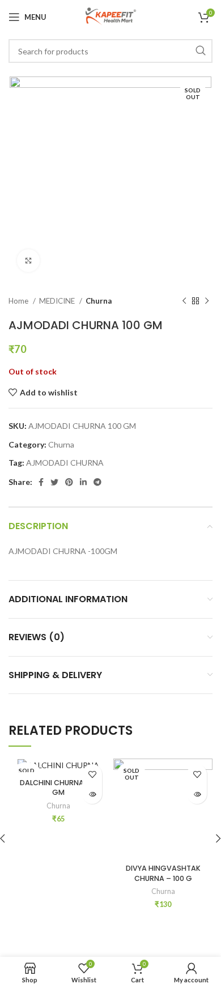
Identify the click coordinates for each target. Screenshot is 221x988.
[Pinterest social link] (69, 482)
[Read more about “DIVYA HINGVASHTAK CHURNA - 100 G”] (197, 794)
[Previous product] (184, 301)
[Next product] (206, 301)
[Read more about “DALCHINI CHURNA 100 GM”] (92, 794)
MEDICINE (57, 300)
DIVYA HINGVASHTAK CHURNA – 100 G (163, 873)
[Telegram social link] (97, 482)
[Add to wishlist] (92, 774)
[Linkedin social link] (83, 482)
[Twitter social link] (54, 482)
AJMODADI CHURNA (65, 462)
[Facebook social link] (41, 482)
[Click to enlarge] (28, 260)
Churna (99, 300)
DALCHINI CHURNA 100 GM (58, 788)
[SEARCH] (200, 51)
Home (19, 300)
